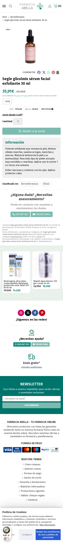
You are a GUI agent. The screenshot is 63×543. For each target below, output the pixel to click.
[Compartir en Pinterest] (53, 72)
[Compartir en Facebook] (39, 72)
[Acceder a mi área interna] (49, 6)
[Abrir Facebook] (35, 313)
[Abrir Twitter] (28, 313)
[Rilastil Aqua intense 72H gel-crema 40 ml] (46, 265)
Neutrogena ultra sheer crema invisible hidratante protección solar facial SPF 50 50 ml (16, 284)
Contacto (33, 499)
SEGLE (39, 237)
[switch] (6, 538)
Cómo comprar (33, 464)
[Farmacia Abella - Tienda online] (31, 6)
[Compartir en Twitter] (44, 72)
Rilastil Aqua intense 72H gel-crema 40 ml (45, 282)
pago (25, 96)
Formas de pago (32, 473)
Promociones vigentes (33, 491)
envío (18, 96)
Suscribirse (31, 405)
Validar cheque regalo (33, 495)
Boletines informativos (33, 486)
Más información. (48, 525)
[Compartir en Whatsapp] (48, 72)
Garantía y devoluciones (33, 482)
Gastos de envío (32, 477)
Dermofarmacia (16, 237)
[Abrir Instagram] (21, 313)
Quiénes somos (32, 468)
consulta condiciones (31, 367)
